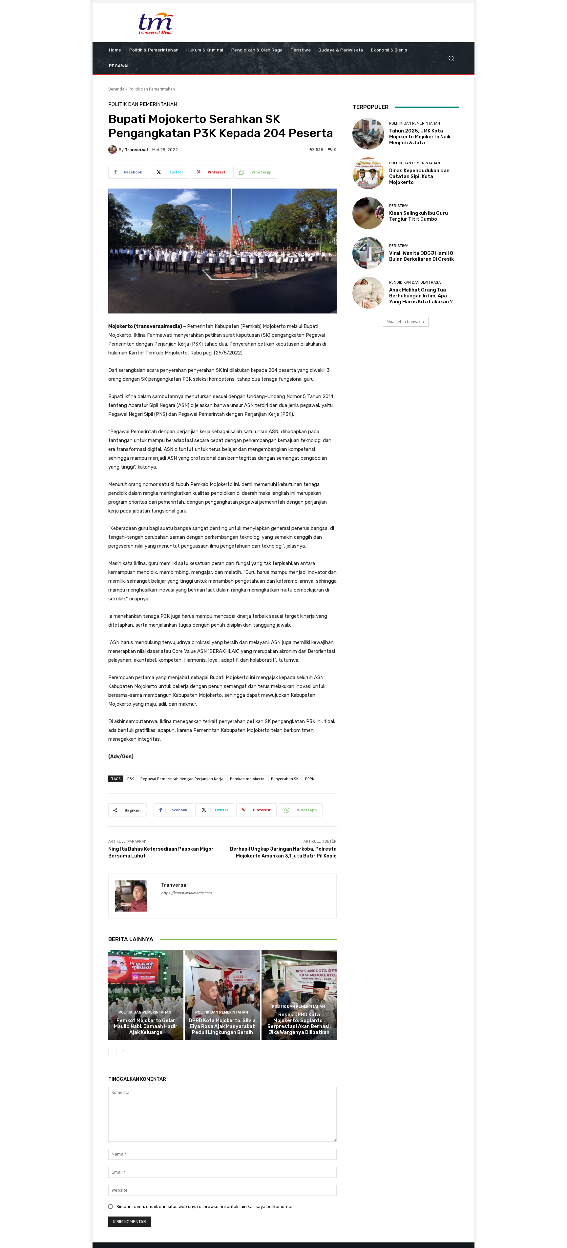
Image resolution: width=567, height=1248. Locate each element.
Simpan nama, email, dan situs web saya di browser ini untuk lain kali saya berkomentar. (205, 1206)
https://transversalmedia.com (186, 893)
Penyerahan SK (285, 778)
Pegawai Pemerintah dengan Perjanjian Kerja (181, 778)
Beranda (116, 89)
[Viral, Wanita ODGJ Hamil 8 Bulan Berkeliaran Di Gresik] (368, 253)
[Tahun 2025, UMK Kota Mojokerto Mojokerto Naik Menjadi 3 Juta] (368, 134)
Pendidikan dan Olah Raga (415, 282)
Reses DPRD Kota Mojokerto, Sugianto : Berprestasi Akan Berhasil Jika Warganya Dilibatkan (299, 1023)
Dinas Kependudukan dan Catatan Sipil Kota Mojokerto (419, 176)
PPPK (309, 778)
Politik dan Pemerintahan (152, 89)
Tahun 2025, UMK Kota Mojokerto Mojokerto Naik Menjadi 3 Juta (420, 137)
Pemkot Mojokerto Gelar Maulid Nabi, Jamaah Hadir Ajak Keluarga (146, 1026)
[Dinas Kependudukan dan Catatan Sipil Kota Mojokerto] (368, 173)
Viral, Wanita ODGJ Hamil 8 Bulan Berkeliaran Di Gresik (421, 256)
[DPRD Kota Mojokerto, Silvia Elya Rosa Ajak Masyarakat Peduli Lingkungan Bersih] (222, 995)
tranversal (136, 150)
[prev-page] (112, 1051)
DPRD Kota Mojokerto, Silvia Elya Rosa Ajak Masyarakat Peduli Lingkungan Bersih (222, 1026)
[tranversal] (113, 149)
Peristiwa (398, 206)
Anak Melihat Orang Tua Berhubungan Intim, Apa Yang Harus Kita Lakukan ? (421, 296)
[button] (451, 58)
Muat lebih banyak (403, 321)
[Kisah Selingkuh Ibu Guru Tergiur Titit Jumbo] (368, 213)
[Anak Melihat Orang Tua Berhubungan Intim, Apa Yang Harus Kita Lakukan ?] (368, 293)
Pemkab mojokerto (247, 778)
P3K (130, 778)
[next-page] (123, 1051)
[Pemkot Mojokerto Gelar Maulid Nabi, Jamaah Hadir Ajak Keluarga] (145, 995)
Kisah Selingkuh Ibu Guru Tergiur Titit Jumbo (418, 216)
